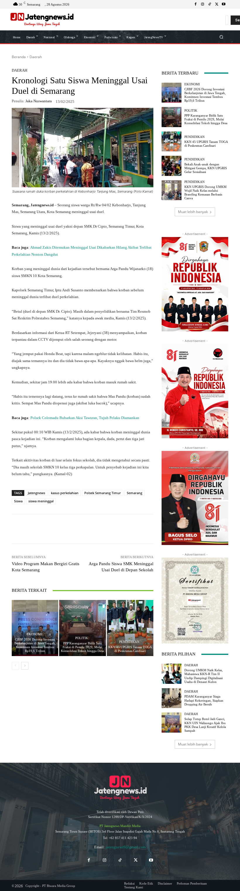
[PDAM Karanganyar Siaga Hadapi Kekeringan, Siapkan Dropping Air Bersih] (171, 698)
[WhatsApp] (55, 529)
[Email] (109, 529)
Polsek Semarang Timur (102, 493)
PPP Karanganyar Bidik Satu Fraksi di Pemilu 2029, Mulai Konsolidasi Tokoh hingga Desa (82, 647)
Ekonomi (34, 634)
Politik (81, 638)
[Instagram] (202, 4)
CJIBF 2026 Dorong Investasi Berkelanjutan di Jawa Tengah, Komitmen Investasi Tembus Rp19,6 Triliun (35, 645)
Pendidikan (129, 641)
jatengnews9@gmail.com (126, 847)
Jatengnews (36, 493)
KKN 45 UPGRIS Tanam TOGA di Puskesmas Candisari (130, 649)
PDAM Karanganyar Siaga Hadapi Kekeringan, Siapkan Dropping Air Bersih (203, 700)
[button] (221, 36)
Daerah (36, 56)
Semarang (134, 493)
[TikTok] (209, 4)
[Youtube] (223, 4)
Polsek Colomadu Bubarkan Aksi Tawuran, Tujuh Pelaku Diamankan (84, 418)
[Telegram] (96, 529)
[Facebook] (195, 4)
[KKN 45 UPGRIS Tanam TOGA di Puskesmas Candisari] (130, 628)
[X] (216, 4)
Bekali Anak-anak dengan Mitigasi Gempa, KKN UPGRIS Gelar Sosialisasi (205, 168)
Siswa (18, 501)
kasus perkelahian (64, 493)
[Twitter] (135, 860)
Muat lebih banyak (193, 211)
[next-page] (24, 665)
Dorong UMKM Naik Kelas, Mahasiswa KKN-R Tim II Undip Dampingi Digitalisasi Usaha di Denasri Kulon (203, 676)
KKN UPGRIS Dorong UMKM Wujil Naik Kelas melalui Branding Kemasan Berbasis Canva (205, 192)
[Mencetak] (123, 529)
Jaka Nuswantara (38, 101)
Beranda (19, 56)
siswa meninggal (41, 501)
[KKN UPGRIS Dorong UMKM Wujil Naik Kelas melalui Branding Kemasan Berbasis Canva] (171, 190)
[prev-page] (15, 665)
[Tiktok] (120, 860)
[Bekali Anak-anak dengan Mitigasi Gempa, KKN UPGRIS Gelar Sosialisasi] (171, 166)
